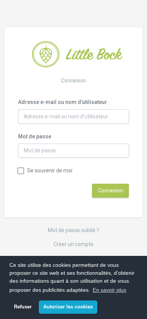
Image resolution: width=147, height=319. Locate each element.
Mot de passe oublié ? (73, 230)
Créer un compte (73, 244)
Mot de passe (34, 136)
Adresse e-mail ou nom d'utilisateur (62, 102)
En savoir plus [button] (109, 290)
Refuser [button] (23, 307)
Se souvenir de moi (49, 170)
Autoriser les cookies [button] (68, 307)
